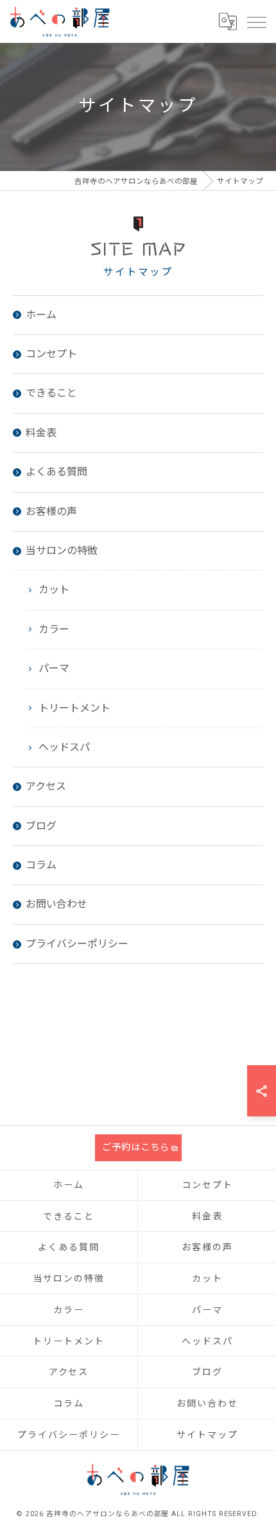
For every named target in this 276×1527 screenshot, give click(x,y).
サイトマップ (207, 1435)
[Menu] (256, 21)
